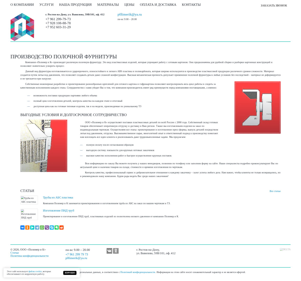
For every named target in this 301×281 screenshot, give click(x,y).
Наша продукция (75, 4)
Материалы (108, 4)
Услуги (46, 4)
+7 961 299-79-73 (58, 19)
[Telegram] (37, 227)
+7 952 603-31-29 (58, 27)
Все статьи (275, 191)
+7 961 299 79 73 (76, 254)
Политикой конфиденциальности (137, 272)
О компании (22, 4)
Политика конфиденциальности (29, 255)
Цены (129, 4)
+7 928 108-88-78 (58, 23)
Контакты (191, 4)
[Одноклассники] (27, 227)
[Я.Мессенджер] (32, 227)
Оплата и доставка (158, 4)
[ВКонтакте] (22, 227)
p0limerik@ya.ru (130, 14)
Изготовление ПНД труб (58, 210)
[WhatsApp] (42, 227)
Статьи (14, 252)
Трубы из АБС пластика (58, 197)
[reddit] (61, 227)
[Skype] (52, 227)
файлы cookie (35, 271)
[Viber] (47, 227)
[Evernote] (57, 227)
